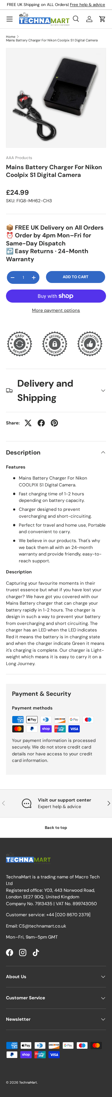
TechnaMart (28, 1082)
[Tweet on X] (28, 423)
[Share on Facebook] (41, 423)
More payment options (56, 310)
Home (10, 36)
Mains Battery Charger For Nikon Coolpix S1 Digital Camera (52, 40)
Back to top (56, 827)
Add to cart (75, 276)
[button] (102, 19)
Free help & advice (87, 4)
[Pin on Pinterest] (54, 423)
